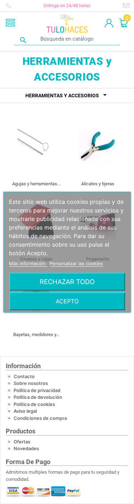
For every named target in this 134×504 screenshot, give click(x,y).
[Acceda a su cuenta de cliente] (109, 23)
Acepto (67, 301)
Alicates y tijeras (97, 183)
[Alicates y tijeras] (98, 146)
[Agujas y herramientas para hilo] (36, 146)
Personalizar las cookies (76, 263)
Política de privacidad (37, 390)
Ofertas (22, 441)
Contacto (24, 376)
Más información (28, 263)
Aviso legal (25, 411)
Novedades (26, 448)
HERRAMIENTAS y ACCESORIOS (62, 95)
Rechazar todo (67, 282)
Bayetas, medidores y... (36, 334)
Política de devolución (38, 397)
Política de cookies (34, 404)
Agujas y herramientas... (36, 183)
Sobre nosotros (31, 383)
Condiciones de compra (40, 418)
